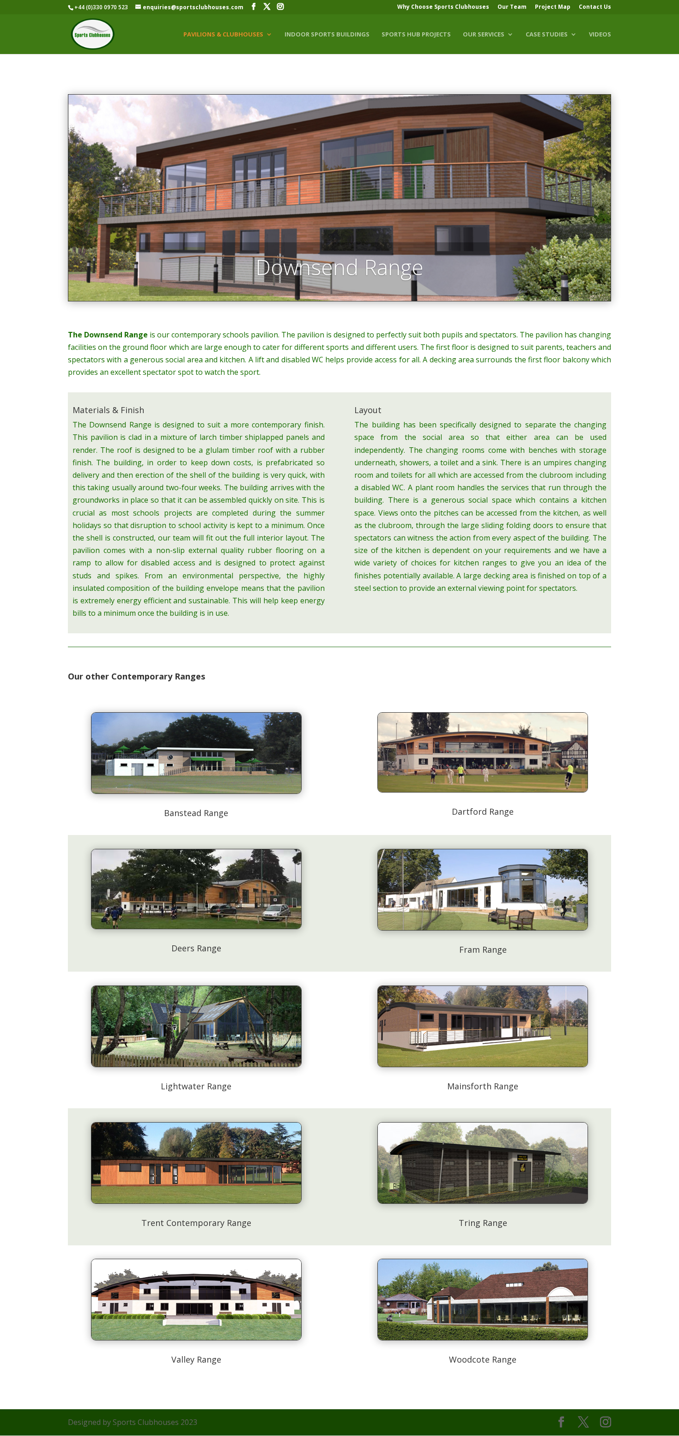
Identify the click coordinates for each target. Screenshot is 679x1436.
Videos (600, 34)
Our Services (483, 34)
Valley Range (196, 1359)
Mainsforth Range (482, 1086)
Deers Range (196, 948)
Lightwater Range (196, 1086)
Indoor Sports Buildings (327, 34)
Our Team (512, 7)
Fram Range (483, 949)
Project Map (552, 7)
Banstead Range (196, 812)
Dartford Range (483, 811)
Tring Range (483, 1222)
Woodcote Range (482, 1359)
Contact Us (595, 7)
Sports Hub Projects (416, 34)
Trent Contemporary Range (196, 1222)
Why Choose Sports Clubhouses (443, 7)
